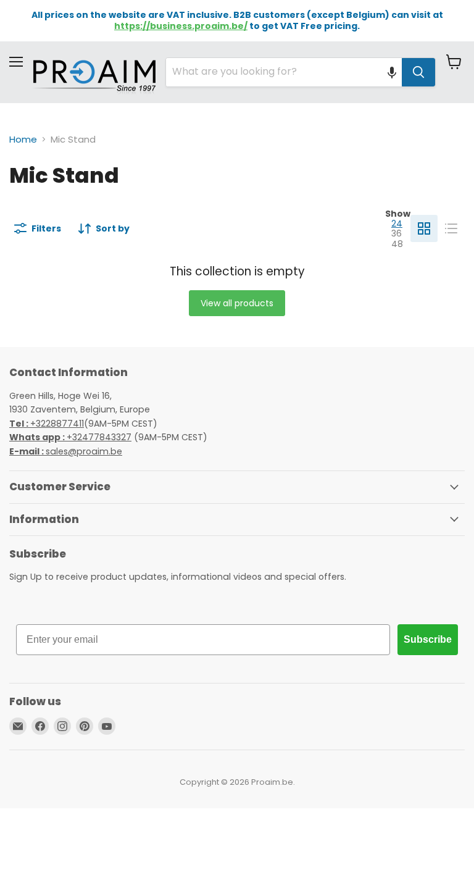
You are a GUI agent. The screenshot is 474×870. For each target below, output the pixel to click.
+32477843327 (70, 437)
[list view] (451, 228)
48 (397, 244)
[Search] (418, 72)
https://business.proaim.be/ (180, 26)
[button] (391, 72)
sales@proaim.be (65, 451)
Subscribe (428, 639)
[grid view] (424, 228)
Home (23, 139)
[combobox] (284, 72)
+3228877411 (46, 423)
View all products (237, 303)
